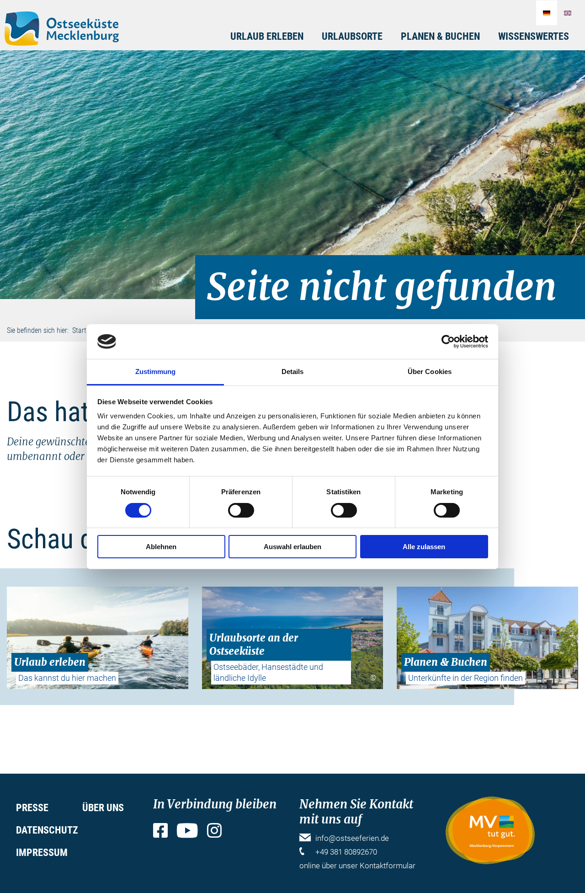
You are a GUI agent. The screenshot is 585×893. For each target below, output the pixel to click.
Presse (32, 807)
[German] (546, 12)
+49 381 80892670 (346, 851)
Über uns (103, 807)
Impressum (42, 852)
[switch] (241, 510)
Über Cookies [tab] (430, 371)
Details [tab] (293, 371)
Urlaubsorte (352, 36)
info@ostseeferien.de (352, 838)
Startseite (86, 330)
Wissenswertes (533, 36)
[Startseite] (62, 28)
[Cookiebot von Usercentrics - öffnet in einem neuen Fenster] (448, 341)
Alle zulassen (424, 547)
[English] (567, 12)
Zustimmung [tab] (155, 371)
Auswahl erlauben (292, 547)
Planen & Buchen (440, 36)
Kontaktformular (387, 865)
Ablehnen (161, 547)
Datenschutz (47, 830)
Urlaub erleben (266, 36)
